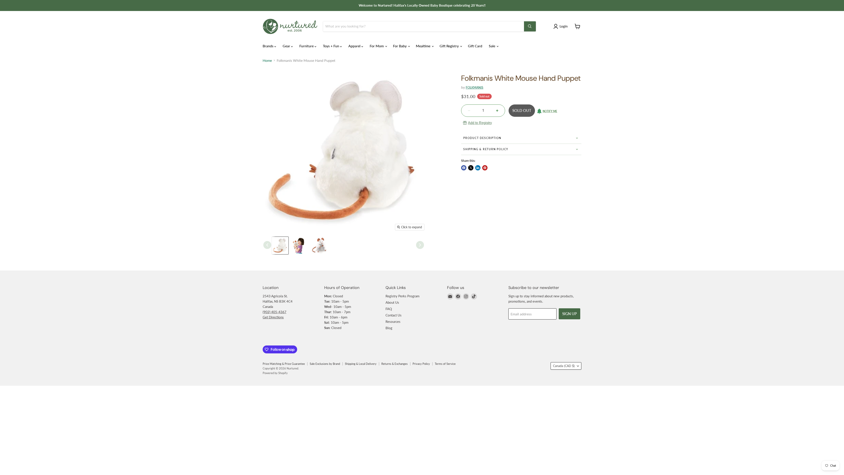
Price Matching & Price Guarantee (284, 363)
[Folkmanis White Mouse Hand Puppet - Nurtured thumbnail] (280, 245)
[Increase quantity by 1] (497, 110)
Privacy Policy (421, 363)
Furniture (307, 46)
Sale (492, 46)
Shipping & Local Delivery (361, 363)
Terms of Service (445, 363)
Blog (389, 328)
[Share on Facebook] (463, 167)
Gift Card (475, 46)
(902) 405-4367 (274, 312)
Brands (268, 46)
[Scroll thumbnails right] (420, 245)
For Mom (377, 46)
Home (267, 60)
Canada (564, 366)
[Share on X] (470, 167)
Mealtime (423, 46)
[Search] (530, 26)
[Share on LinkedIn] (477, 167)
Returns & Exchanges (394, 363)
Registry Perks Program (402, 296)
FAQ (389, 309)
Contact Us (394, 315)
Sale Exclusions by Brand (325, 363)
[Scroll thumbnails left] (267, 245)
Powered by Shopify (275, 373)
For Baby (400, 46)
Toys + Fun (331, 46)
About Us (392, 302)
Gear (287, 46)
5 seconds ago (480, 123)
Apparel (354, 46)
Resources (393, 321)
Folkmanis (474, 87)
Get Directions (273, 317)
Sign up (569, 313)
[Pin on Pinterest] (484, 167)
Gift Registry (450, 46)
